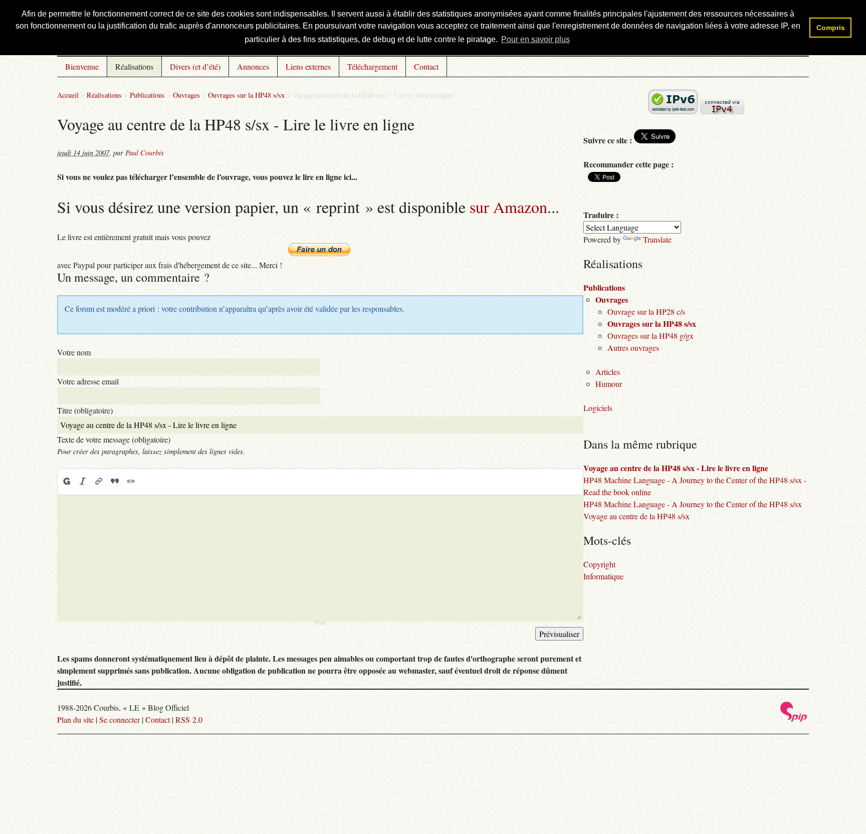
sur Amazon (508, 207)
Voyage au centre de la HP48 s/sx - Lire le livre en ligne (675, 468)
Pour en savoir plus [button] (535, 39)
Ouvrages (186, 95)
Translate (657, 239)
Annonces (253, 66)
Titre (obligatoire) (85, 410)
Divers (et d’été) (195, 66)
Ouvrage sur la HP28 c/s (646, 311)
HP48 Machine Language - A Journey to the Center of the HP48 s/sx (692, 504)
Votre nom (74, 352)
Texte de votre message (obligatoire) (113, 439)
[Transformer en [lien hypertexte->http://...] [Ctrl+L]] (99, 481)
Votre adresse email (88, 381)
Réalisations (134, 66)
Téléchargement (372, 66)
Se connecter (119, 719)
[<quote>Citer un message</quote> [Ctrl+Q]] (115, 481)
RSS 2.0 (188, 719)
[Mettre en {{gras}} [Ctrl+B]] (66, 481)
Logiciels (597, 407)
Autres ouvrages (633, 347)
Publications (147, 95)
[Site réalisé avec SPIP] (794, 719)
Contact (426, 66)
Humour (608, 383)
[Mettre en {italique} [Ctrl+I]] (83, 481)
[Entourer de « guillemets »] (131, 481)
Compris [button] (830, 28)
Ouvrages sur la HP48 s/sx (246, 95)
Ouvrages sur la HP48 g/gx (650, 335)
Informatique (603, 576)
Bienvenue (82, 66)
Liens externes (308, 66)
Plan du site (75, 719)
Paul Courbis (144, 152)
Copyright (599, 564)
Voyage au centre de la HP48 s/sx (636, 516)
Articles (607, 371)
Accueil (68, 95)
